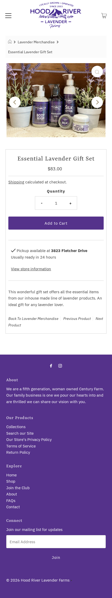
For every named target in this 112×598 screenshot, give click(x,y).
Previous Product (77, 318)
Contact (13, 506)
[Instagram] (60, 365)
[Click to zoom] (97, 71)
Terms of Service (21, 445)
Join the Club (18, 487)
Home (11, 474)
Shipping (16, 181)
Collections (16, 426)
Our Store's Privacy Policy (29, 439)
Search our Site (20, 433)
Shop (10, 481)
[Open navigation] (8, 15)
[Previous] (15, 102)
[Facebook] (51, 365)
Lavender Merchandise (36, 42)
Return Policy (18, 452)
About (11, 494)
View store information (31, 268)
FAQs (10, 500)
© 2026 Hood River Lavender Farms (38, 580)
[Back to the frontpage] (10, 42)
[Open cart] (104, 15)
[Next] (97, 102)
